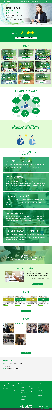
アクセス (43, 1)
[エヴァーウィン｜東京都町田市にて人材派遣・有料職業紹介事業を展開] (26, 407)
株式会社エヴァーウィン (46, 406)
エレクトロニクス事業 (23, 396)
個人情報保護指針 (40, 395)
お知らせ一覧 (46, 25)
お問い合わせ (47, 1)
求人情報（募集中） (31, 388)
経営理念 (39, 387)
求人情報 (36, 1)
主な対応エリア (14, 390)
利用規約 (30, 391)
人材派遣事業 (22, 385)
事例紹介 (21, 1)
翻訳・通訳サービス (23, 399)
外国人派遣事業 (22, 390)
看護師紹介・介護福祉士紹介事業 (24, 394)
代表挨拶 (39, 385)
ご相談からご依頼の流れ (15, 388)
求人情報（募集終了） (32, 389)
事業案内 (33, 1)
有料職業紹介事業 (23, 387)
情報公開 (39, 393)
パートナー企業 (40, 390)
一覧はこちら (26, 352)
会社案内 (40, 1)
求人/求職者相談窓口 (5, 388)
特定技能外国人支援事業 (24, 392)
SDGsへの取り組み (40, 392)
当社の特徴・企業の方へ (27, 1)
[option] (26, 12)
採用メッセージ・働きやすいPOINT (32, 386)
